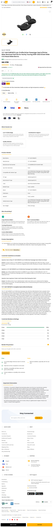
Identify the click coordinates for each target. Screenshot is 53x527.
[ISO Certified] (14, 503)
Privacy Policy (25, 517)
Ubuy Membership (6, 451)
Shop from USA (5, 510)
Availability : (4, 67)
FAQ (28, 440)
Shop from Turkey (14, 511)
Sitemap (3, 440)
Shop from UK (13, 510)
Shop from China (5, 511)
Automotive (9, 5)
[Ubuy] (6, 2)
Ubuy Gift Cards (31, 445)
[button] (39, 2)
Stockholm (4, 479)
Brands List (29, 433)
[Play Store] (39, 494)
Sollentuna (4, 488)
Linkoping (4, 495)
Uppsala (4, 486)
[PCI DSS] (5, 504)
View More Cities (6, 497)
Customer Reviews (31, 436)
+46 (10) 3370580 (33, 487)
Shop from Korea (42, 510)
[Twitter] (15, 519)
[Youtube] (12, 519)
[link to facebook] (26, 34)
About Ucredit (30, 442)
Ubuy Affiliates (30, 449)
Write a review (5, 353)
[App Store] (31, 494)
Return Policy (30, 438)
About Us (4, 431)
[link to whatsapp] (22, 34)
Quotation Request (6, 436)
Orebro (3, 492)
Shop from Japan (21, 510)
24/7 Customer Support (36, 480)
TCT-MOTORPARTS (6, 7)
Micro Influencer (5, 449)
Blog (28, 447)
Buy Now (19, 115)
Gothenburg (4, 481)
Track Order (4, 442)
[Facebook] (8, 519)
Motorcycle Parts (16, 5)
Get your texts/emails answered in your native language (40, 483)
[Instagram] (10, 519)
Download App (30, 431)
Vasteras (4, 490)
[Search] (34, 2)
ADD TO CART (13, 524)
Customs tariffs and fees (8, 445)
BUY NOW (40, 524)
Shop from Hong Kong (32, 510)
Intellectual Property (6, 438)
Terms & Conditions (16, 517)
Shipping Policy (5, 447)
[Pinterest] (17, 519)
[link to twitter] (30, 34)
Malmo (3, 484)
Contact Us (4, 433)
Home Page (4, 5)
